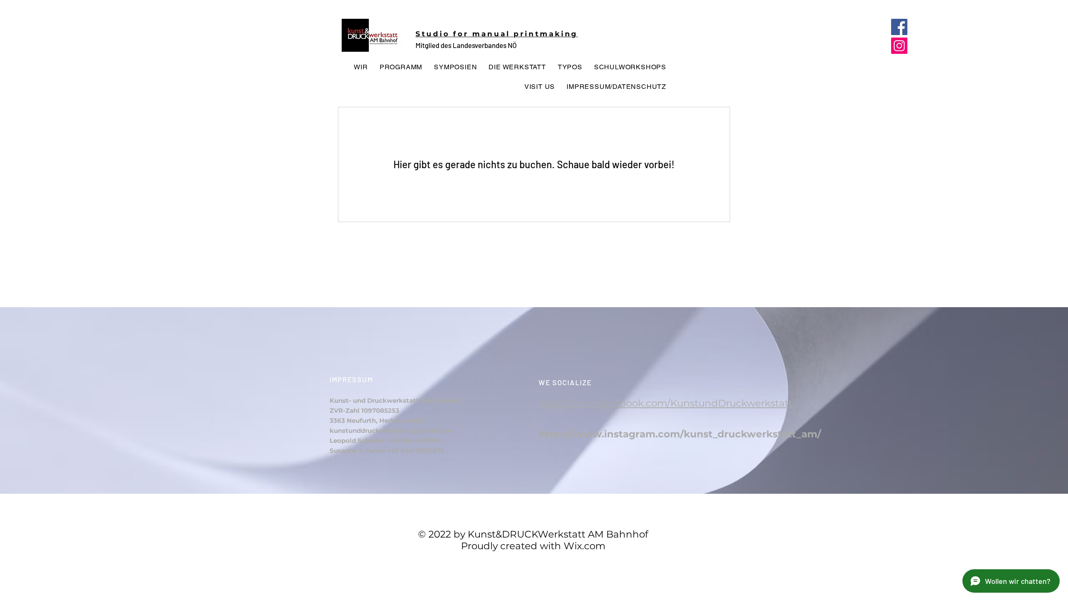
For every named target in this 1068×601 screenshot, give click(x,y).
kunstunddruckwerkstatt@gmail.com (392, 430)
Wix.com (584, 546)
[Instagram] (899, 46)
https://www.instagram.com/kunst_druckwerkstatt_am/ (680, 434)
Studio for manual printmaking (497, 34)
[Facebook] (899, 27)
